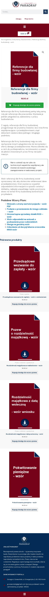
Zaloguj (18, 19)
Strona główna (6, 40)
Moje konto (29, 19)
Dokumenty (16, 40)
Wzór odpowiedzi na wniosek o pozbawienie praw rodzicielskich (22, 220)
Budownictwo (26, 40)
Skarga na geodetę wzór (18, 224)
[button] (24, 27)
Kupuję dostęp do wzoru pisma (24, 304)
